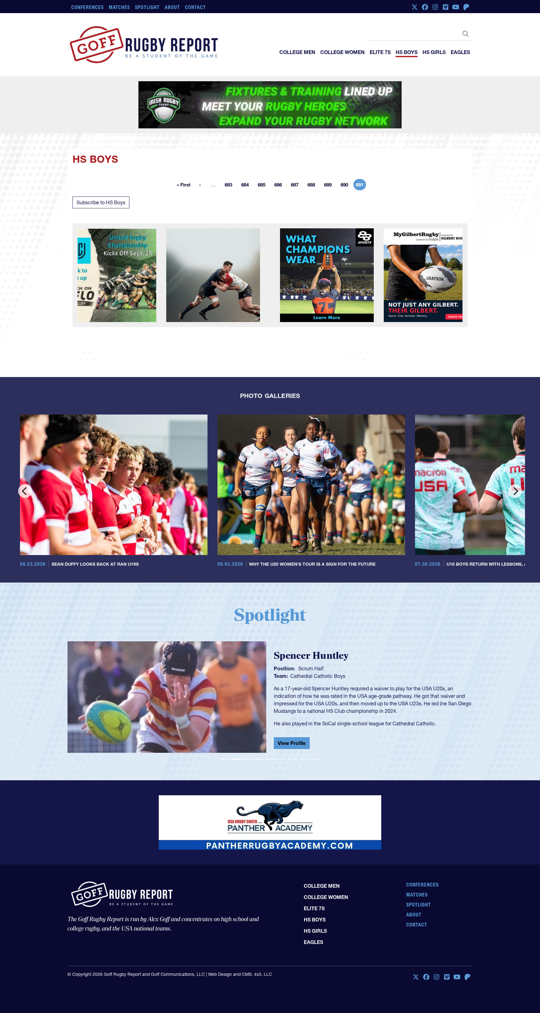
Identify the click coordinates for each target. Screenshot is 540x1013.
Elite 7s (380, 52)
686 (280, 186)
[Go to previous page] (200, 184)
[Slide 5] (270, 759)
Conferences (87, 7)
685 (263, 186)
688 (313, 186)
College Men (297, 52)
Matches (119, 7)
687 (296, 186)
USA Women (304, 675)
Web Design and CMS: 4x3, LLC (240, 967)
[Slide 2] (236, 759)
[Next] (515, 491)
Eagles (460, 52)
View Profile (292, 744)
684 (246, 186)
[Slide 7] (292, 759)
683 (230, 186)
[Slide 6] (281, 759)
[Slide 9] (315, 759)
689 (329, 186)
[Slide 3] (247, 759)
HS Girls (434, 52)
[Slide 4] (258, 759)
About (172, 7)
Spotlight (147, 7)
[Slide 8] (303, 759)
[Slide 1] (225, 759)
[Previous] (25, 491)
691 (361, 186)
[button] (98, 699)
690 (346, 186)
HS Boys (407, 52)
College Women (342, 52)
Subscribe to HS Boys (101, 202)
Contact (195, 7)
